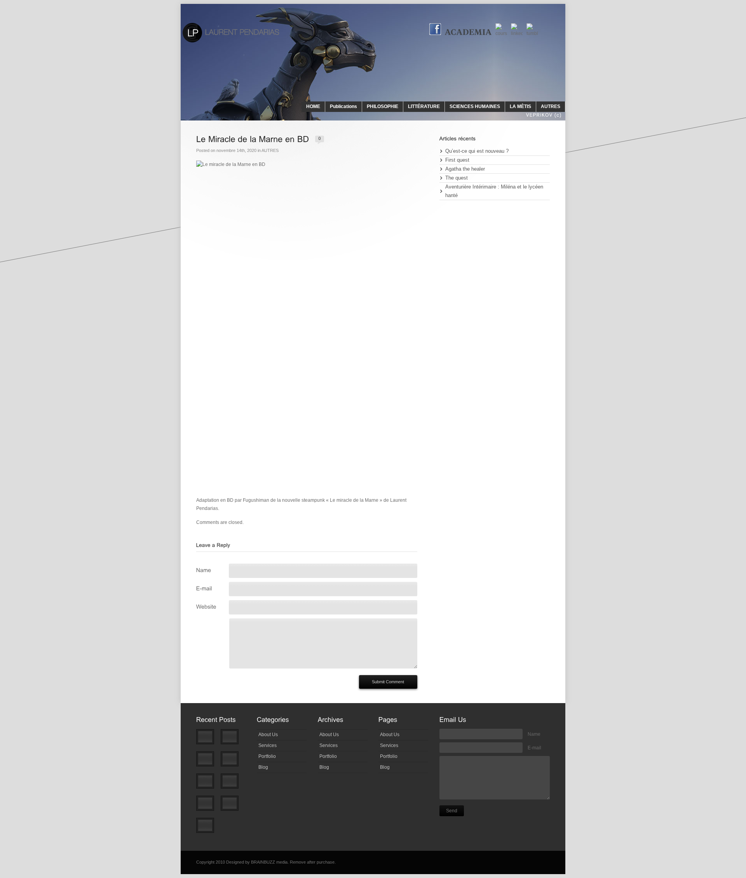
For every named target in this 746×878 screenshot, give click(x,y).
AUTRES (550, 106)
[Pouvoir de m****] (233, 807)
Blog (263, 767)
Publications (343, 106)
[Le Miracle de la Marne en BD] (233, 784)
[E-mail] (210, 587)
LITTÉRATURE (424, 106)
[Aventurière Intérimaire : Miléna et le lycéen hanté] (208, 784)
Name (534, 734)
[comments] (319, 138)
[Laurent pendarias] (231, 32)
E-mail (534, 748)
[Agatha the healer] (208, 762)
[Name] (210, 569)
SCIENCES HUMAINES (475, 106)
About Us (268, 734)
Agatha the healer (465, 169)
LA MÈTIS (520, 106)
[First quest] (233, 740)
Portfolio (267, 756)
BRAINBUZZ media (269, 862)
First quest (457, 160)
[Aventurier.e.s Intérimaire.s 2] (208, 807)
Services (267, 745)
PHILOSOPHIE (382, 106)
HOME (313, 106)
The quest (456, 178)
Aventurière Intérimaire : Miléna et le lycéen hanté (494, 191)
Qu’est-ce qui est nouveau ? (477, 151)
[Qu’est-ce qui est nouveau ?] (208, 740)
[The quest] (233, 762)
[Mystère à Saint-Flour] (208, 829)
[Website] (210, 605)
